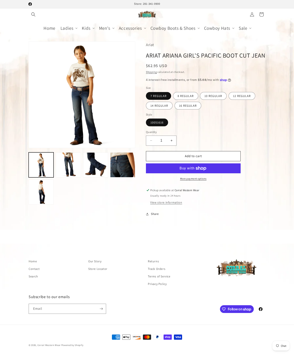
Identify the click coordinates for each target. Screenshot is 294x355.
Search (33, 276)
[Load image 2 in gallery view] (68, 164)
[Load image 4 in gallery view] (122, 164)
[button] (33, 14)
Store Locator (97, 269)
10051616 (157, 122)
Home (33, 261)
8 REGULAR (186, 96)
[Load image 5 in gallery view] (41, 192)
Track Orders (156, 269)
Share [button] (155, 214)
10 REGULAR (213, 96)
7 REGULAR (158, 96)
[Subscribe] (101, 309)
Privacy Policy (157, 284)
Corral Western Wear (49, 345)
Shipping (151, 72)
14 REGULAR (159, 106)
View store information (166, 202)
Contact (34, 269)
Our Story (94, 261)
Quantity (151, 132)
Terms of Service (159, 276)
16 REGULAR (188, 106)
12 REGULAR (242, 96)
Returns (153, 261)
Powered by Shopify (72, 345)
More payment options (193, 178)
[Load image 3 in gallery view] (95, 164)
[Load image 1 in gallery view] (41, 164)
